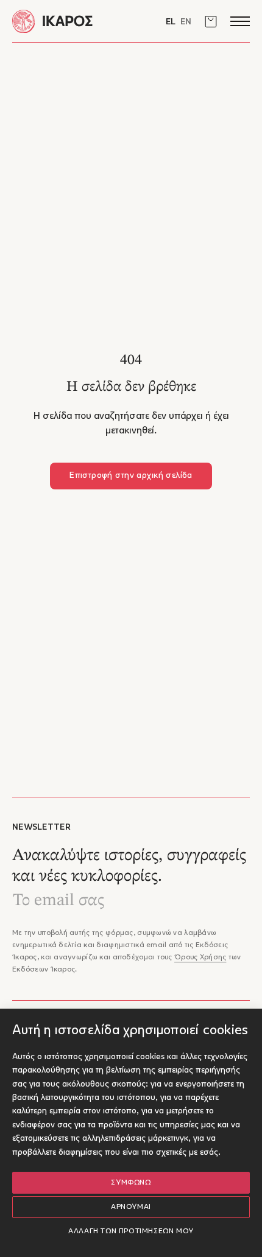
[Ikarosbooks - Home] (71, 21)
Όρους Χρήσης (200, 957)
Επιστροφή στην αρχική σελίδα (131, 476)
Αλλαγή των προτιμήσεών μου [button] (131, 1231)
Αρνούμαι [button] (131, 1207)
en (185, 22)
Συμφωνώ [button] (130, 1182)
